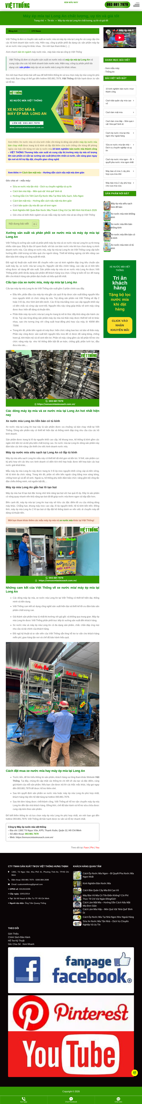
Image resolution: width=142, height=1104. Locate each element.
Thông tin (110, 72)
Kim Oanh (22, 31)
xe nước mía (66, 520)
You (97, 847)
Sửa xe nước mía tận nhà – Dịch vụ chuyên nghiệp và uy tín (42, 186)
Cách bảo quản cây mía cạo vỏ (118, 102)
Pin (92, 847)
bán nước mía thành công (83, 149)
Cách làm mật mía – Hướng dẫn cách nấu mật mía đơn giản (42, 201)
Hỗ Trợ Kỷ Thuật (16, 941)
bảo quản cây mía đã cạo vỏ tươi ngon (37, 205)
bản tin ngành (24, 52)
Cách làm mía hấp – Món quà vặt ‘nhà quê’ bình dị (37, 191)
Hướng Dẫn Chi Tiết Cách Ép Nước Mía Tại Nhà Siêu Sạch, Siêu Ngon (48, 196)
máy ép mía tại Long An (77, 60)
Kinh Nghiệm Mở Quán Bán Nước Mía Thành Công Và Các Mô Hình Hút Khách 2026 (55, 210)
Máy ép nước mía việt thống (31, 827)
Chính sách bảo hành (19, 937)
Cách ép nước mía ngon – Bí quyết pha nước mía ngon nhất (120, 160)
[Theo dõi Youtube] (134, 1073)
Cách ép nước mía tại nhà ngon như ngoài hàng (117, 134)
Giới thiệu (13, 934)
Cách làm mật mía (31, 172)
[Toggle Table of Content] (33, 224)
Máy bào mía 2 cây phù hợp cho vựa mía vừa (118, 184)
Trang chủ (39, 20)
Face (86, 847)
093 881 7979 (32, 834)
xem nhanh (28, 944)
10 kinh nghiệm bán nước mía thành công (119, 90)
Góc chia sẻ (14, 944)
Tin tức (50, 20)
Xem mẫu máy (71, 2)
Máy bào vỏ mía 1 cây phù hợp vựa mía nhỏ (118, 172)
